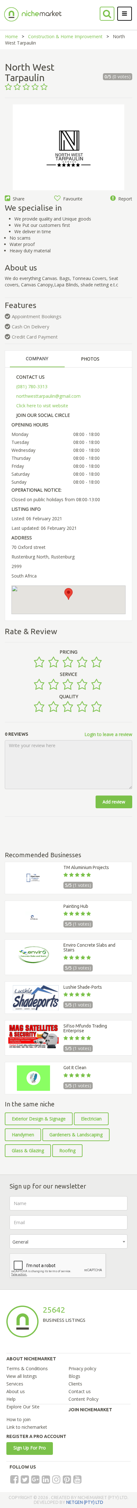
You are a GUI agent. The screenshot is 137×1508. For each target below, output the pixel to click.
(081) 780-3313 (31, 386)
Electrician (91, 1119)
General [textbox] (20, 1242)
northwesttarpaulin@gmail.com (48, 396)
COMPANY (37, 358)
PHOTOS (90, 359)
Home (11, 36)
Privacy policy (82, 1368)
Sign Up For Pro (29, 1448)
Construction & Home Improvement (65, 36)
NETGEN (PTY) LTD (84, 1502)
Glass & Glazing (28, 1150)
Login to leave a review (108, 734)
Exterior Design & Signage (39, 1119)
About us (15, 1391)
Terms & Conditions (27, 1368)
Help (11, 1399)
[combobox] (68, 1241)
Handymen (23, 1135)
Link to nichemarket (26, 1427)
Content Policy (83, 1399)
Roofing (67, 1150)
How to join (18, 1419)
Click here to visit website (42, 406)
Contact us (79, 1391)
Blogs (74, 1376)
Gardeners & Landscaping (76, 1135)
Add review (114, 802)
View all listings (21, 1376)
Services (14, 1384)
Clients (75, 1384)
